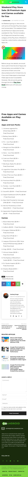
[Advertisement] (14, 100)
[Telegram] (10, 461)
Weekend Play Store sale (7, 278)
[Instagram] (13, 315)
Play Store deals (9, 276)
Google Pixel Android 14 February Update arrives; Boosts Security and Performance (17, 349)
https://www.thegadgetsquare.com (17, 296)
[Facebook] (4, 284)
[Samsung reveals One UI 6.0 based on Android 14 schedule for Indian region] (5, 358)
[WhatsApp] (18, 284)
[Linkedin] (16, 315)
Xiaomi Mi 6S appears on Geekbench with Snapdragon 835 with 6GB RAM (20, 327)
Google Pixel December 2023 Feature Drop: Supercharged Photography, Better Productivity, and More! (17, 368)
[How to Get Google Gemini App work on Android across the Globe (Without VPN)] (5, 339)
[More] (22, 284)
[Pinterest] (13, 284)
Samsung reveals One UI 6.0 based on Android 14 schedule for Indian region (18, 358)
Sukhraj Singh (6, 20)
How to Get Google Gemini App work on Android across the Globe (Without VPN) (17, 340)
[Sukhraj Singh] (5, 305)
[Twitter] (8, 284)
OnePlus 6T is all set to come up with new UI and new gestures (7, 327)
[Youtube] (17, 461)
